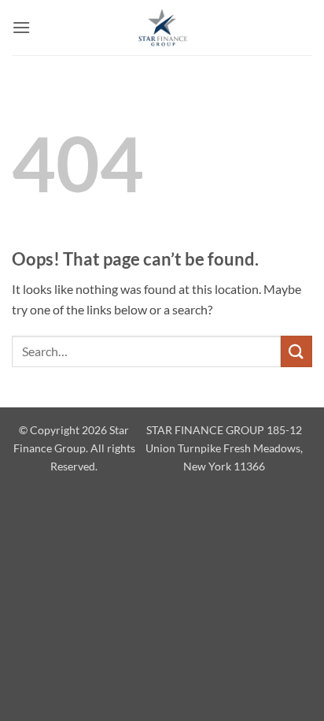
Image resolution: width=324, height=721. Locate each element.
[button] (21, 27)
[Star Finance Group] (162, 27)
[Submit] (296, 351)
